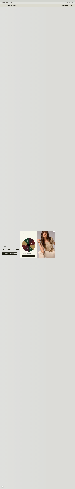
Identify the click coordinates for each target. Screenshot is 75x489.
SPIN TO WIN (28, 255)
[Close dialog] (54, 231)
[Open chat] (2, 486)
